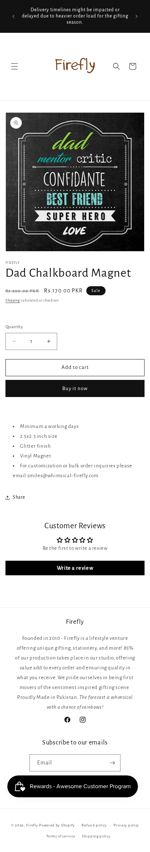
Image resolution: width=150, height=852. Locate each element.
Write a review (75, 568)
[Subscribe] (112, 762)
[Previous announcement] (13, 16)
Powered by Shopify (57, 825)
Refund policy (94, 825)
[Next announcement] (137, 16)
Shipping (12, 300)
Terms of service (60, 836)
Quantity (14, 326)
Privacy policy (126, 825)
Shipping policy (96, 836)
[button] (15, 66)
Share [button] (19, 497)
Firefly (32, 825)
